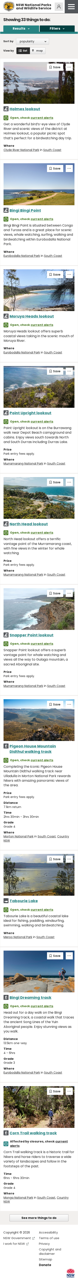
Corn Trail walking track (33, 1133)
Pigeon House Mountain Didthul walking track (33, 748)
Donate (45, 1265)
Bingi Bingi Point (25, 210)
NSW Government (17, 1238)
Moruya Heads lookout (32, 316)
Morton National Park (18, 836)
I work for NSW (14, 1243)
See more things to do (39, 1218)
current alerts (42, 118)
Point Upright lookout (30, 412)
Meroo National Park (18, 937)
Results (19, 28)
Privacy (44, 1243)
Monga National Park (18, 1198)
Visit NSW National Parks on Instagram (16, 1281)
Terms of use (49, 1238)
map (39, 50)
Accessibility (48, 1232)
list (25, 50)
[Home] (8, 6)
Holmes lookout (25, 108)
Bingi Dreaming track (30, 997)
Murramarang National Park (23, 463)
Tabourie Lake (24, 900)
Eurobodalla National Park (22, 256)
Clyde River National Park (21, 150)
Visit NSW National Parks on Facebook (7, 1281)
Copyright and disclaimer (50, 1251)
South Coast (52, 150)
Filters (55, 28)
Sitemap (45, 1259)
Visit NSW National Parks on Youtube (25, 1281)
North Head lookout (29, 524)
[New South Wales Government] (71, 1273)
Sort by (8, 41)
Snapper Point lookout (31, 635)
